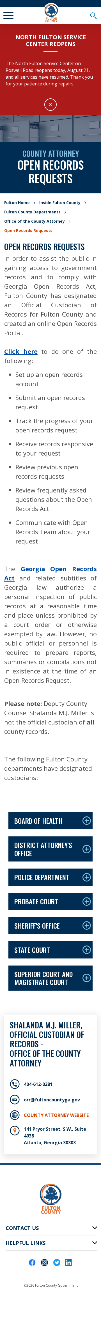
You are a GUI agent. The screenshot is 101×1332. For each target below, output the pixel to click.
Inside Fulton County (60, 202)
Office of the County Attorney (34, 221)
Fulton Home (17, 202)
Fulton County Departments (32, 212)
